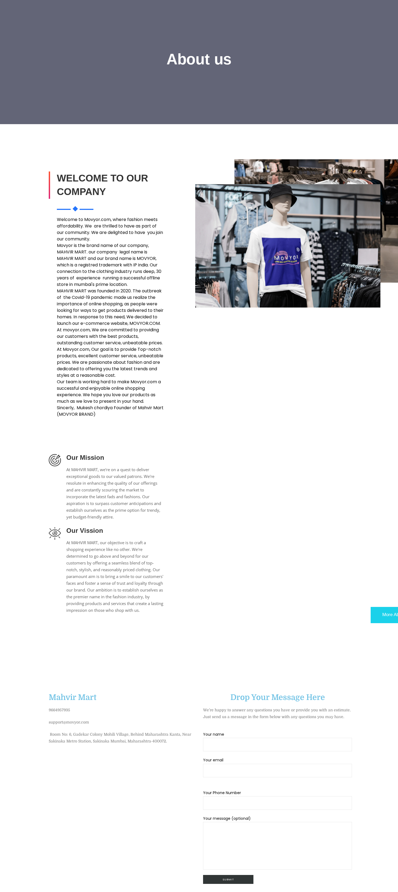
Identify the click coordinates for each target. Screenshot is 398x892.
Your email (213, 760)
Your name (213, 734)
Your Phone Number (222, 792)
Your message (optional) (227, 818)
